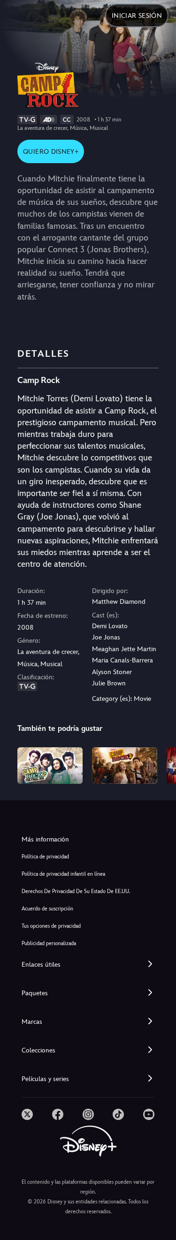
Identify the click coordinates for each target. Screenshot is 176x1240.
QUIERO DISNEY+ (50, 151)
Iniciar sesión (137, 15)
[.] (27, 1114)
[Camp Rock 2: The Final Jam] (50, 765)
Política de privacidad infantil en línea (63, 874)
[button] (88, 964)
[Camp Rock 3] (124, 765)
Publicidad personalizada (49, 943)
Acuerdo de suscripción (47, 909)
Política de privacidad (45, 857)
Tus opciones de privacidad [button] (51, 926)
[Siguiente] (160, 764)
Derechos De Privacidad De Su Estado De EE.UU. (76, 891)
